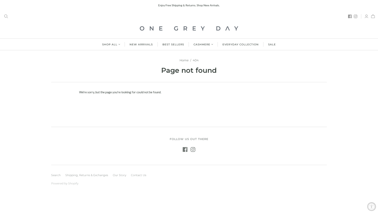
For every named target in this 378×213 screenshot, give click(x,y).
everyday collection (240, 44)
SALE (272, 44)
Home (184, 60)
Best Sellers (173, 44)
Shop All (109, 44)
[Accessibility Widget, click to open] (371, 206)
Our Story (119, 175)
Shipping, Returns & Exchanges (86, 175)
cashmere (202, 44)
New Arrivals (141, 44)
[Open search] (6, 16)
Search (56, 175)
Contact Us (138, 175)
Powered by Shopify (64, 183)
